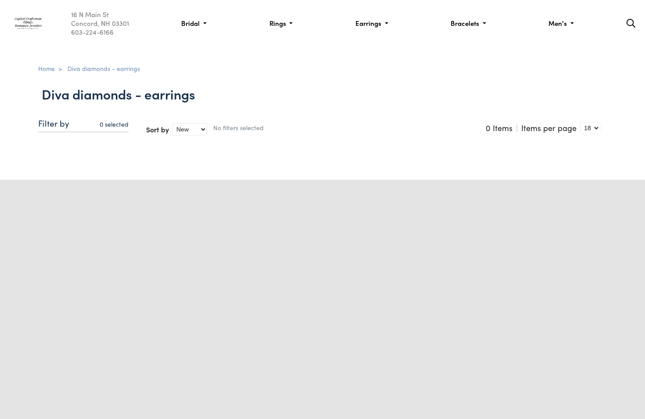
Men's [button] (558, 23)
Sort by (157, 129)
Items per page (549, 128)
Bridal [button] (191, 23)
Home (46, 68)
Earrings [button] (369, 23)
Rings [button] (278, 23)
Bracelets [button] (466, 23)
